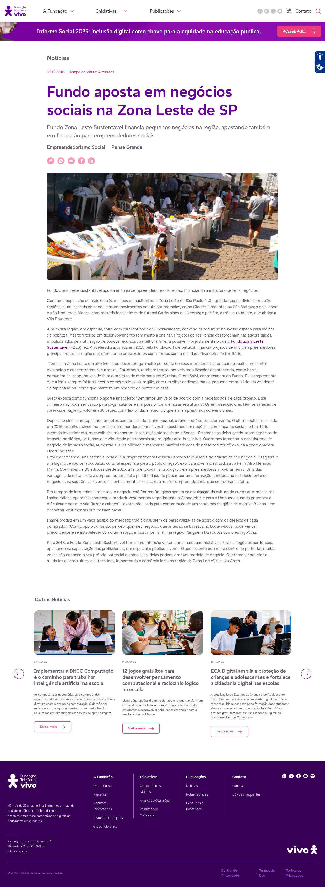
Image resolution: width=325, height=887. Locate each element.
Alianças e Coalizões (154, 800)
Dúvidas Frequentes (246, 794)
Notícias (192, 786)
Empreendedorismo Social (76, 147)
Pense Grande (126, 147)
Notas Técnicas (197, 794)
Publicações (162, 11)
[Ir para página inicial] (15, 10)
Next (306, 674)
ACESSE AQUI (295, 31)
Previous (19, 674)
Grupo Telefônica (105, 826)
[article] (162, 425)
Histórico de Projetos (108, 818)
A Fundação (55, 11)
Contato (303, 11)
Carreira (237, 786)
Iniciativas (106, 11)
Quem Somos (103, 786)
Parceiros (99, 794)
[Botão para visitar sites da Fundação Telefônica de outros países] (289, 11)
